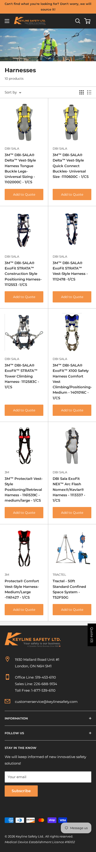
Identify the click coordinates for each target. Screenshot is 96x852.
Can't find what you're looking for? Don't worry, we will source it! (48, 6)
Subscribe (21, 791)
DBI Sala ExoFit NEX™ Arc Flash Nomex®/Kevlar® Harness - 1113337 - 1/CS (69, 489)
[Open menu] (7, 21)
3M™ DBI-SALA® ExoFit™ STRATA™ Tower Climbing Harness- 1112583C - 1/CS (22, 376)
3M (7, 472)
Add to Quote (24, 194)
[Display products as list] (89, 92)
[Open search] (77, 21)
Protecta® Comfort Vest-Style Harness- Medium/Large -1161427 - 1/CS (22, 589)
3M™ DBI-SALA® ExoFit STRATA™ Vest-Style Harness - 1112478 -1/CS (70, 271)
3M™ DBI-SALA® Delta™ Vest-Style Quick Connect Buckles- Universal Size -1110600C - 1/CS (71, 166)
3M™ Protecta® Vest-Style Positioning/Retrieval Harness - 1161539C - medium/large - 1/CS (24, 489)
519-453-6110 (45, 677)
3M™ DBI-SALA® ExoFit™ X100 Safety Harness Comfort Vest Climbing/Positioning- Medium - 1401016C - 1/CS (72, 381)
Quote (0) (92, 635)
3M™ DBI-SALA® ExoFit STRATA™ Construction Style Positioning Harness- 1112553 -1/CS (23, 274)
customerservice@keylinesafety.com (46, 701)
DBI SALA (12, 148)
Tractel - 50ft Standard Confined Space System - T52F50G (69, 589)
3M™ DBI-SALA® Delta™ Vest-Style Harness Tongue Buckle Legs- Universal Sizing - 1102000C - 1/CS (20, 168)
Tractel (59, 574)
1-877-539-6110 (43, 690)
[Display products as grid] (81, 92)
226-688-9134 (45, 684)
